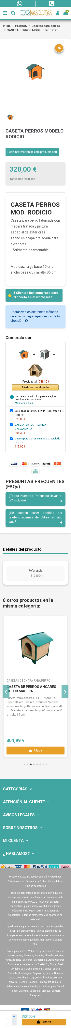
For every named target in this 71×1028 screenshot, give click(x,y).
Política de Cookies (35, 886)
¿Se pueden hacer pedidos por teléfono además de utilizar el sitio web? (35, 517)
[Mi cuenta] (57, 13)
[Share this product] (59, 48)
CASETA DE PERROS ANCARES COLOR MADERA (31, 689)
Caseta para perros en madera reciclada (37, 438)
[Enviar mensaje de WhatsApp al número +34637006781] (19, 4)
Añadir (46, 1022)
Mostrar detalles (24, 403)
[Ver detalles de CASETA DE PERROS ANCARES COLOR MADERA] (35, 648)
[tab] (35, 499)
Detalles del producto (22, 549)
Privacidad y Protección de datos (44, 881)
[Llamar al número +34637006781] (52, 4)
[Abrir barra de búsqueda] (13, 13)
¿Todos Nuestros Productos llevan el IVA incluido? (35, 498)
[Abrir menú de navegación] (5, 13)
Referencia (35, 570)
